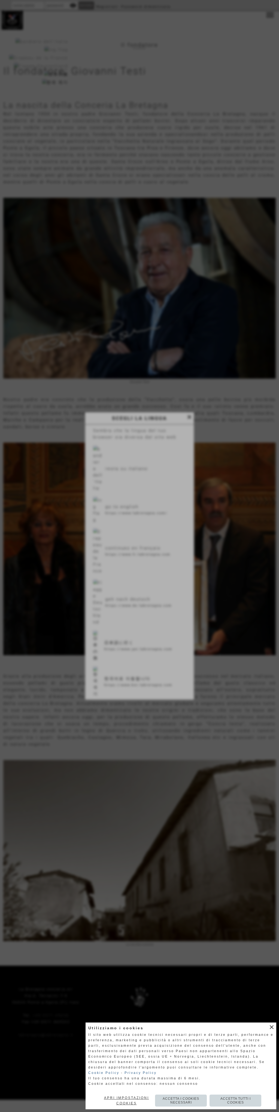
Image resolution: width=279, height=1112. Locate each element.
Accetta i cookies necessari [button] (181, 1100)
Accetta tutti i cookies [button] (235, 1100)
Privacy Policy (141, 1073)
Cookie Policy (103, 1073)
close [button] (271, 1027)
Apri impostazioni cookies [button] (126, 1100)
